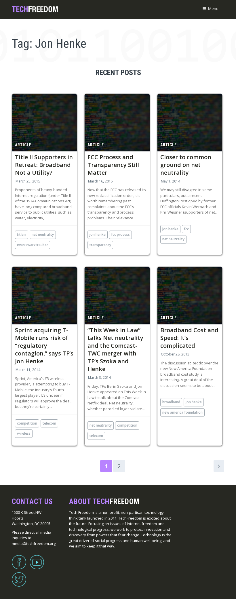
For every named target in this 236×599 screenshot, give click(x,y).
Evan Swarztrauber (32, 244)
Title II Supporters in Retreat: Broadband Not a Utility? (44, 164)
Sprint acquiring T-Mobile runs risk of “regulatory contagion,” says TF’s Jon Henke (44, 345)
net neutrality (43, 234)
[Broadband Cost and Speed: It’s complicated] (189, 295)
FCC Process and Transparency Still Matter (113, 164)
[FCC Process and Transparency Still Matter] (117, 122)
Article (23, 144)
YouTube (37, 559)
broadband (171, 402)
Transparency (100, 244)
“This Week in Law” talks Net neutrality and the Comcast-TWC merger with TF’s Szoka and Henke (115, 349)
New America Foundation (182, 412)
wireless (24, 433)
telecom (49, 423)
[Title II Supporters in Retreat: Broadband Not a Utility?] (44, 122)
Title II (21, 234)
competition (27, 423)
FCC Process (120, 234)
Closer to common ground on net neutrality (185, 164)
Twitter (19, 576)
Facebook (19, 559)
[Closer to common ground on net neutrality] (189, 122)
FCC (186, 229)
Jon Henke (98, 234)
